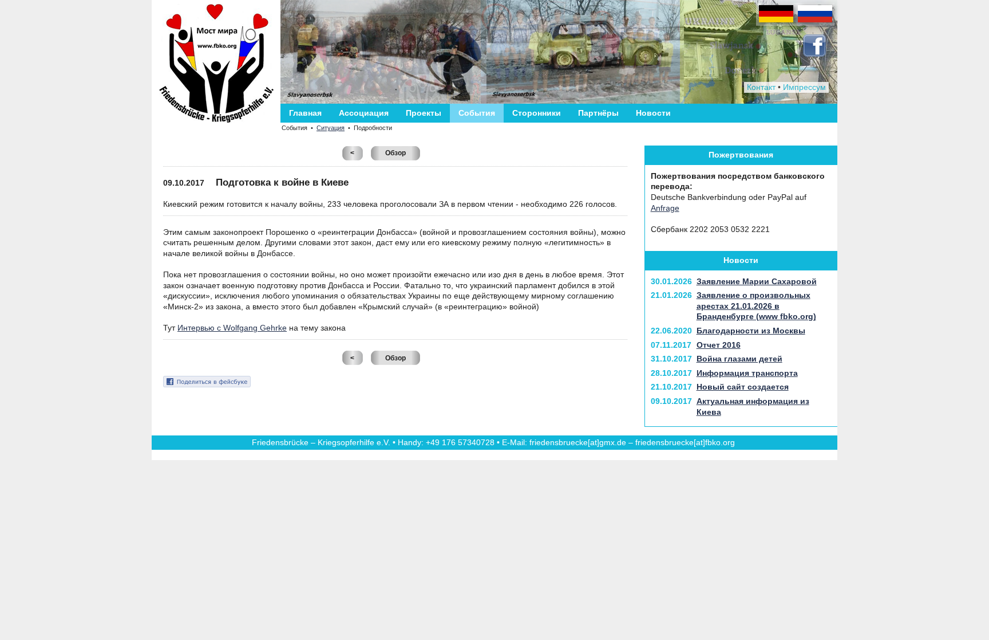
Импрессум (804, 87)
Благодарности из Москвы (751, 330)
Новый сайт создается (743, 386)
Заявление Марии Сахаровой (757, 281)
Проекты (423, 112)
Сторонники (536, 112)
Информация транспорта (747, 373)
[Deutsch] (776, 21)
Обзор (395, 153)
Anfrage (665, 208)
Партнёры (598, 112)
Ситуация (331, 127)
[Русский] (815, 21)
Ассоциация (364, 112)
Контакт (761, 87)
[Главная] (216, 63)
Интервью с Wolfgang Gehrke (232, 327)
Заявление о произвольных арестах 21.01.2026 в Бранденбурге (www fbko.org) (756, 305)
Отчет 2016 (719, 345)
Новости (653, 112)
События (476, 112)
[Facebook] (814, 53)
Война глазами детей (739, 358)
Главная (305, 112)
